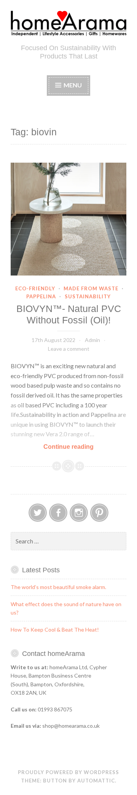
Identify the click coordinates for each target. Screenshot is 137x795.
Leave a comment (68, 348)
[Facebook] (58, 513)
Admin (92, 340)
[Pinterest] (99, 513)
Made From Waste (91, 288)
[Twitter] (38, 513)
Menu (73, 85)
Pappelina (41, 296)
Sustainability (88, 296)
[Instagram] (79, 513)
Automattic (96, 781)
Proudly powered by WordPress (68, 772)
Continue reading (84, 447)
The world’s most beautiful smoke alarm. (58, 587)
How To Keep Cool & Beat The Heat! (55, 629)
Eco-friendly (35, 288)
